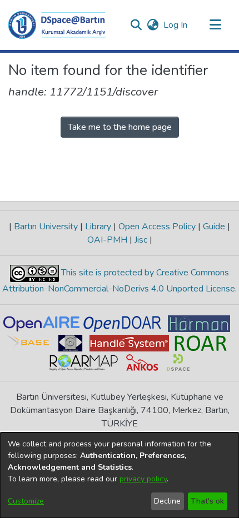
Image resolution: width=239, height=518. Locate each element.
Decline (167, 501)
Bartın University (46, 226)
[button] (57, 25)
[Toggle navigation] (215, 25)
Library (98, 226)
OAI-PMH (108, 240)
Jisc (141, 240)
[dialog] (119, 475)
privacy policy (143, 479)
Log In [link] (175, 25)
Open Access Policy (157, 226)
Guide (214, 226)
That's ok (207, 501)
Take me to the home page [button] (120, 127)
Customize (26, 501)
